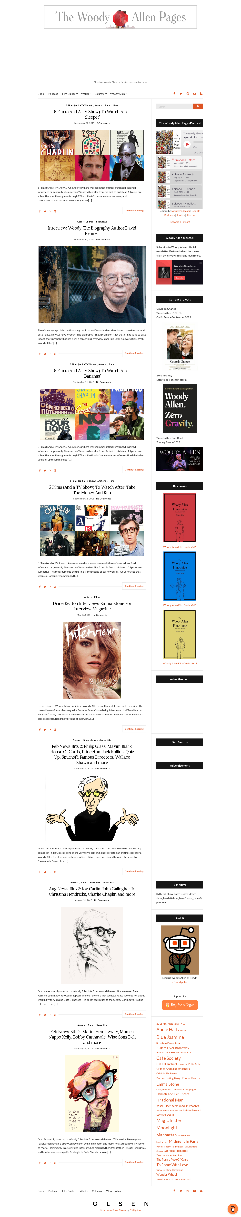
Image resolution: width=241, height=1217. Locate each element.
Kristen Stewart (192, 1110)
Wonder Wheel (166, 1174)
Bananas (182, 1030)
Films (107, 105)
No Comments (103, 239)
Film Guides (68, 93)
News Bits (105, 739)
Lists (115, 105)
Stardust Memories (176, 1150)
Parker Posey (163, 1146)
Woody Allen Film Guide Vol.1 (180, 546)
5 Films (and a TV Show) (79, 105)
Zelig (189, 1179)
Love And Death (165, 1114)
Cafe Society (168, 1058)
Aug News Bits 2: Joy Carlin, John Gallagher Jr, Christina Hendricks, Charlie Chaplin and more (92, 891)
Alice (183, 1024)
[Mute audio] (197, 147)
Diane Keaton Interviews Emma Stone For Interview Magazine (92, 606)
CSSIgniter (135, 1210)
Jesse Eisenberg (167, 1106)
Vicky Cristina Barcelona (169, 1169)
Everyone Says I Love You (169, 1089)
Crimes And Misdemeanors (173, 1068)
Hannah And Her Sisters (172, 1094)
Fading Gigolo (190, 1089)
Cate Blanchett (166, 1064)
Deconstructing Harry (168, 1078)
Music (94, 739)
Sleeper (159, 1151)
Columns (99, 93)
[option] (180, 162)
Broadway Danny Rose (168, 1043)
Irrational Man (170, 1099)
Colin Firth (194, 1064)
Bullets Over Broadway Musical (173, 1052)
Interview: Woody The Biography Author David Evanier (92, 230)
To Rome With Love (172, 1165)
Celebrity (183, 1064)
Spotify (181, 215)
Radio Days (177, 1146)
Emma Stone (167, 1084)
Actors (98, 105)
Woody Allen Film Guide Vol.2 (180, 605)
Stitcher (191, 215)
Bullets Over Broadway (172, 1048)
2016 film (161, 1023)
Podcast (53, 93)
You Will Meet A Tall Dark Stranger (171, 1179)
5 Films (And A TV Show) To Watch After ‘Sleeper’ (92, 114)
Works (85, 93)
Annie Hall (166, 1029)
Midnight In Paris (183, 1141)
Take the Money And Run (169, 1155)
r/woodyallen (179, 982)
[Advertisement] (120, 55)
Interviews (101, 221)
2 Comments (103, 123)
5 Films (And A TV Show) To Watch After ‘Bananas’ (92, 373)
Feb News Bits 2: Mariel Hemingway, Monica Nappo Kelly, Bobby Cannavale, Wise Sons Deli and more (92, 1037)
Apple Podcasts (181, 210)
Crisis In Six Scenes (166, 1073)
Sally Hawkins (191, 1147)
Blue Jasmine (170, 1037)
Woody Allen (117, 93)
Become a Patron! (180, 221)
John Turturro (162, 1110)
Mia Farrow (162, 1141)
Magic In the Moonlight (168, 1124)
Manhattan (166, 1134)
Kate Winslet (176, 1110)
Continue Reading (134, 210)
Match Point (184, 1135)
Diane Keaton (191, 1078)
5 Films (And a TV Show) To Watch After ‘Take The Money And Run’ (92, 489)
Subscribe (201, 152)
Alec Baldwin (174, 1024)
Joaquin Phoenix (189, 1106)
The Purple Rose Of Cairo (172, 1159)
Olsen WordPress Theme (113, 1210)
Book (41, 93)
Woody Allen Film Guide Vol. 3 (180, 663)
